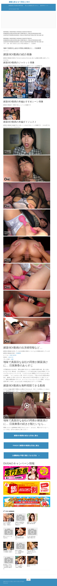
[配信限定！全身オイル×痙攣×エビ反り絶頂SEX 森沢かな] (8, 560)
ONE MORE (13, 355)
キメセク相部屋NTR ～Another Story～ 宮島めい (7, 523)
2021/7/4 (10, 357)
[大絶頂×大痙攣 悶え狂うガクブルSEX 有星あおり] (20, 517)
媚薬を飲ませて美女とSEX (19, 2)
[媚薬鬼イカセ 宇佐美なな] (32, 560)
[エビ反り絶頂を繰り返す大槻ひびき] (32, 532)
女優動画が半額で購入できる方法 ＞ (26, 455)
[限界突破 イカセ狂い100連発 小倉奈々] (8, 546)
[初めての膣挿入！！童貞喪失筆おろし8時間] (20, 546)
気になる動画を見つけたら (31, 5)
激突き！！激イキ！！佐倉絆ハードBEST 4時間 (19, 566)
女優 (12, 359)
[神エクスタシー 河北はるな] (8, 532)
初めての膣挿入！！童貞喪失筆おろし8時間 (19, 552)
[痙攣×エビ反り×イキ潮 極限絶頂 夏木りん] (20, 532)
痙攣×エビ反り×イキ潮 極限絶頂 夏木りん (19, 538)
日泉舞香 (18, 353)
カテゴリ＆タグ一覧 (14, 9)
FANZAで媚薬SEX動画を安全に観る (26, 445)
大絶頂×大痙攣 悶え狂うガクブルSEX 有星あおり (19, 523)
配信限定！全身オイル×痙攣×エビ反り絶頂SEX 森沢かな (7, 566)
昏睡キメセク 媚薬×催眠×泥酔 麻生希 (31, 523)
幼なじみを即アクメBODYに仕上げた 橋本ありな (31, 552)
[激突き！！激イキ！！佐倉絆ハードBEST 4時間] (20, 560)
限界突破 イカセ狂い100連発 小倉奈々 (8, 551)
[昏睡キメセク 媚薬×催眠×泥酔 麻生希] (32, 517)
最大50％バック (44, 5)
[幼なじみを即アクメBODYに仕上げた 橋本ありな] (32, 546)
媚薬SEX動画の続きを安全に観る (26, 435)
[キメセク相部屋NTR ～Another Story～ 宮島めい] (8, 517)
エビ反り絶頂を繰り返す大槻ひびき (31, 537)
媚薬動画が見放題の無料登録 (16, 5)
